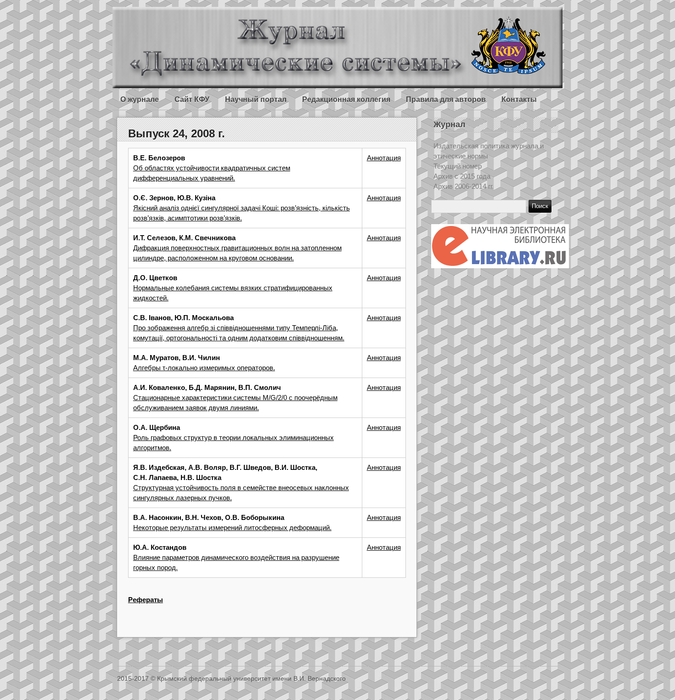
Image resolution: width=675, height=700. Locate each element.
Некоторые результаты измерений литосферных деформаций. (232, 527)
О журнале (139, 99)
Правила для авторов (446, 99)
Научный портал (256, 99)
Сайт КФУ (191, 99)
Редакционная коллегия (346, 99)
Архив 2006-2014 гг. (463, 186)
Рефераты (145, 600)
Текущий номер (457, 166)
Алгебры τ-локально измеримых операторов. (204, 368)
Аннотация (384, 158)
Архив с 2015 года (461, 176)
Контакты (519, 99)
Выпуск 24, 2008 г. (176, 133)
